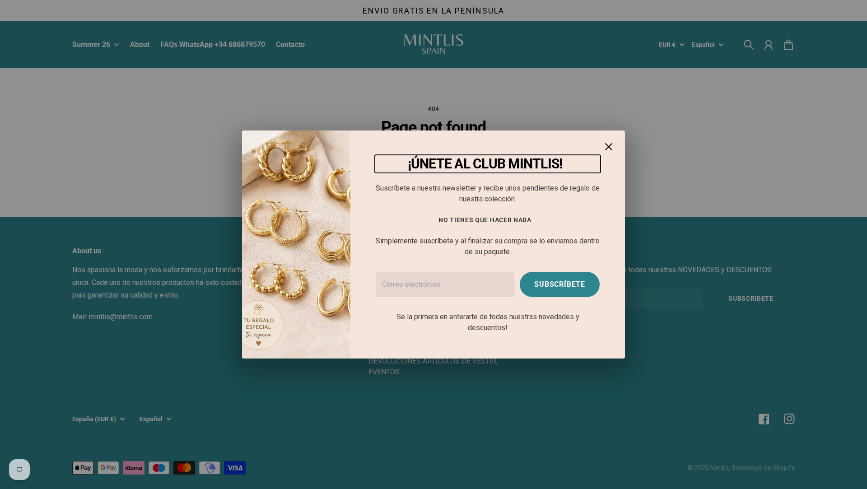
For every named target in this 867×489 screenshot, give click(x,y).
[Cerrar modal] (609, 147)
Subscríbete (559, 284)
